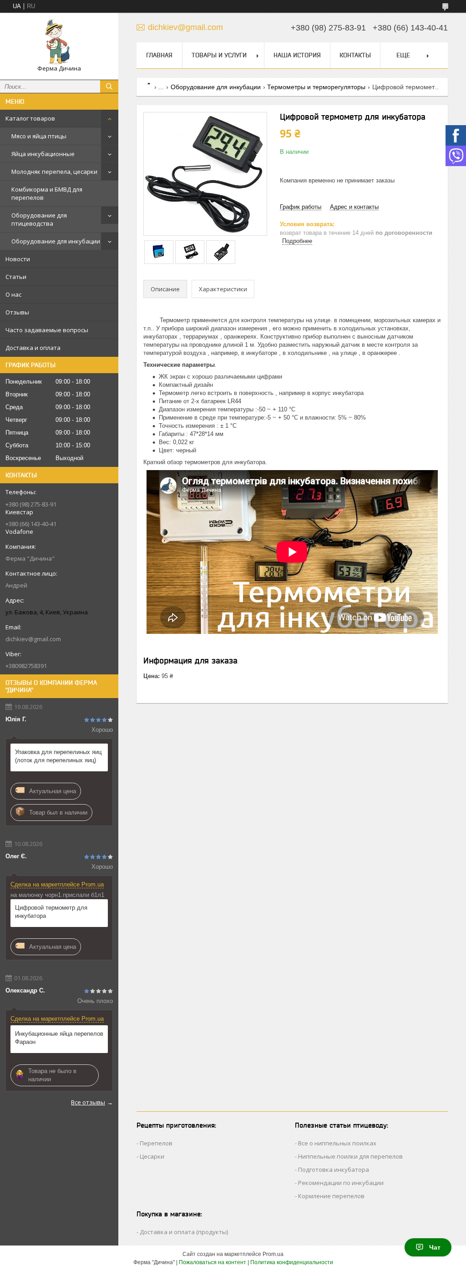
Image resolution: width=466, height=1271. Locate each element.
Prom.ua (273, 1254)
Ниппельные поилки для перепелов (350, 1156)
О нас (13, 294)
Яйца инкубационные (43, 154)
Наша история (297, 55)
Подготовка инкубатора (333, 1169)
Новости (17, 259)
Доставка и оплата (33, 348)
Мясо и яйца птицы (38, 136)
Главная (159, 55)
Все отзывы (88, 1102)
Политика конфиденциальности (291, 1262)
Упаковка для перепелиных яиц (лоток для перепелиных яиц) (58, 756)
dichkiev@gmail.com (33, 639)
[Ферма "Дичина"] (59, 42)
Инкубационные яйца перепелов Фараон (59, 1037)
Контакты (355, 55)
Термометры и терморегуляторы (316, 87)
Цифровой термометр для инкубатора (51, 911)
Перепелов (156, 1143)
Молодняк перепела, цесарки (54, 171)
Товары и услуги (219, 55)
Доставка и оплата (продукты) (184, 1232)
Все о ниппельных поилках (337, 1143)
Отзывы (17, 312)
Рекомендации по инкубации (341, 1183)
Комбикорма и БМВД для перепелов (46, 193)
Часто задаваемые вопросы (46, 330)
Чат (435, 1247)
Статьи (15, 277)
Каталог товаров (30, 118)
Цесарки (152, 1156)
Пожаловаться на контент (212, 1262)
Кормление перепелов (331, 1196)
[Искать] (109, 86)
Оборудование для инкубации (55, 241)
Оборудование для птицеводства (39, 219)
